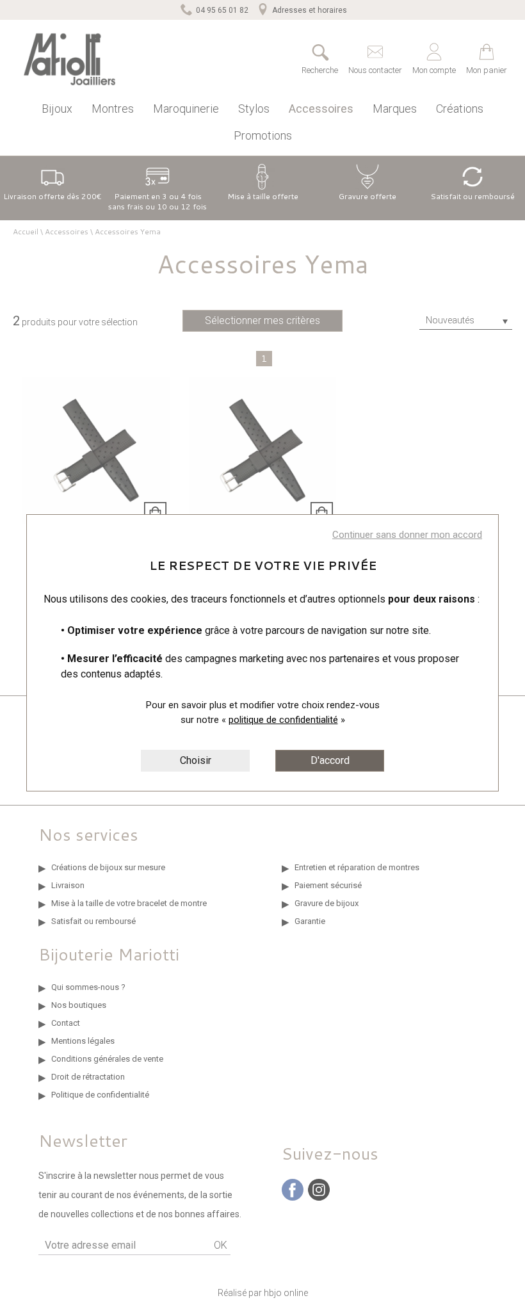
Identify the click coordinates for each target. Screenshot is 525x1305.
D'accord (330, 760)
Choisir (195, 760)
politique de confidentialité (283, 719)
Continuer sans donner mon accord (407, 534)
